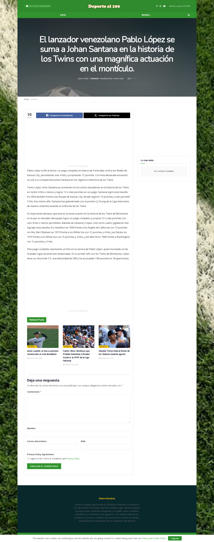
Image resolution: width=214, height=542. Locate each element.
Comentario (34, 391)
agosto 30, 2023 (35, 358)
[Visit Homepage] (104, 6)
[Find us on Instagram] (160, 6)
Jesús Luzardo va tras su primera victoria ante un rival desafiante (42, 352)
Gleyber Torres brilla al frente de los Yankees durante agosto (114, 352)
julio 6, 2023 (83, 78)
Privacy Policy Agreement (40, 454)
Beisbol (146, 15)
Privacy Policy (73, 458)
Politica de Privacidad (39, 6)
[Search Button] (189, 15)
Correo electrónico (37, 441)
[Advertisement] (78, 143)
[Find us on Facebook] (157, 6)
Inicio (63, 15)
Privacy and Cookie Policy (154, 538)
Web (83, 441)
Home (26, 99)
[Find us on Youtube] (164, 6)
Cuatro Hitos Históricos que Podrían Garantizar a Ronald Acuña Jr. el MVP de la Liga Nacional (76, 355)
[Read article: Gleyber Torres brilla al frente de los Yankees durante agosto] (114, 336)
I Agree (175, 538)
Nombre (31, 428)
